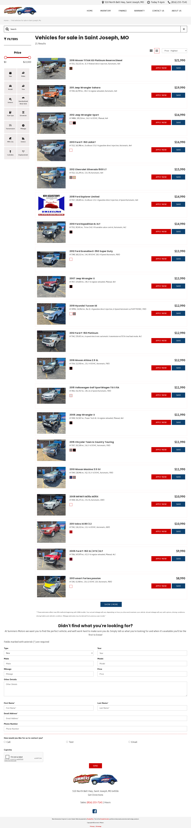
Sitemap (98, 826)
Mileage (7, 669)
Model (100, 659)
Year (99, 648)
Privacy (92, 826)
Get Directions (95, 794)
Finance (123, 11)
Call (8, 742)
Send (95, 766)
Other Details (10, 679)
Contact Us (158, 11)
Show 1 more (111, 604)
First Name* (9, 703)
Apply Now (161, 68)
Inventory (105, 11)
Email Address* (11, 713)
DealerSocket (104, 819)
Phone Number (11, 724)
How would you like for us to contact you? (23, 738)
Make (6, 659)
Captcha (8, 750)
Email (134, 742)
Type (6, 648)
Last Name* (102, 703)
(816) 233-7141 (95, 802)
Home (90, 11)
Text (71, 742)
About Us (176, 11)
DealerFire (90, 819)
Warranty (139, 11)
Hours (107, 802)
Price (99, 669)
